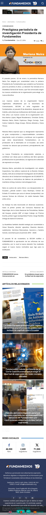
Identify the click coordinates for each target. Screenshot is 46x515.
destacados (13, 257)
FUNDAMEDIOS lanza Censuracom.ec (10, 275)
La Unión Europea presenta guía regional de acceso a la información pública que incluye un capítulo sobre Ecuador (23, 327)
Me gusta (9, 444)
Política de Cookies (23, 508)
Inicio (4, 22)
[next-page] (7, 430)
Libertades (11, 22)
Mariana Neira (23, 257)
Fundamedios (9, 40)
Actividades (23, 322)
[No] (43, 506)
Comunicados (20, 22)
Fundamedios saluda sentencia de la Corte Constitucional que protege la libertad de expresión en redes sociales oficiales (23, 373)
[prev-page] (3, 430)
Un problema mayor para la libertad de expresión (34, 275)
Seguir (23, 444)
